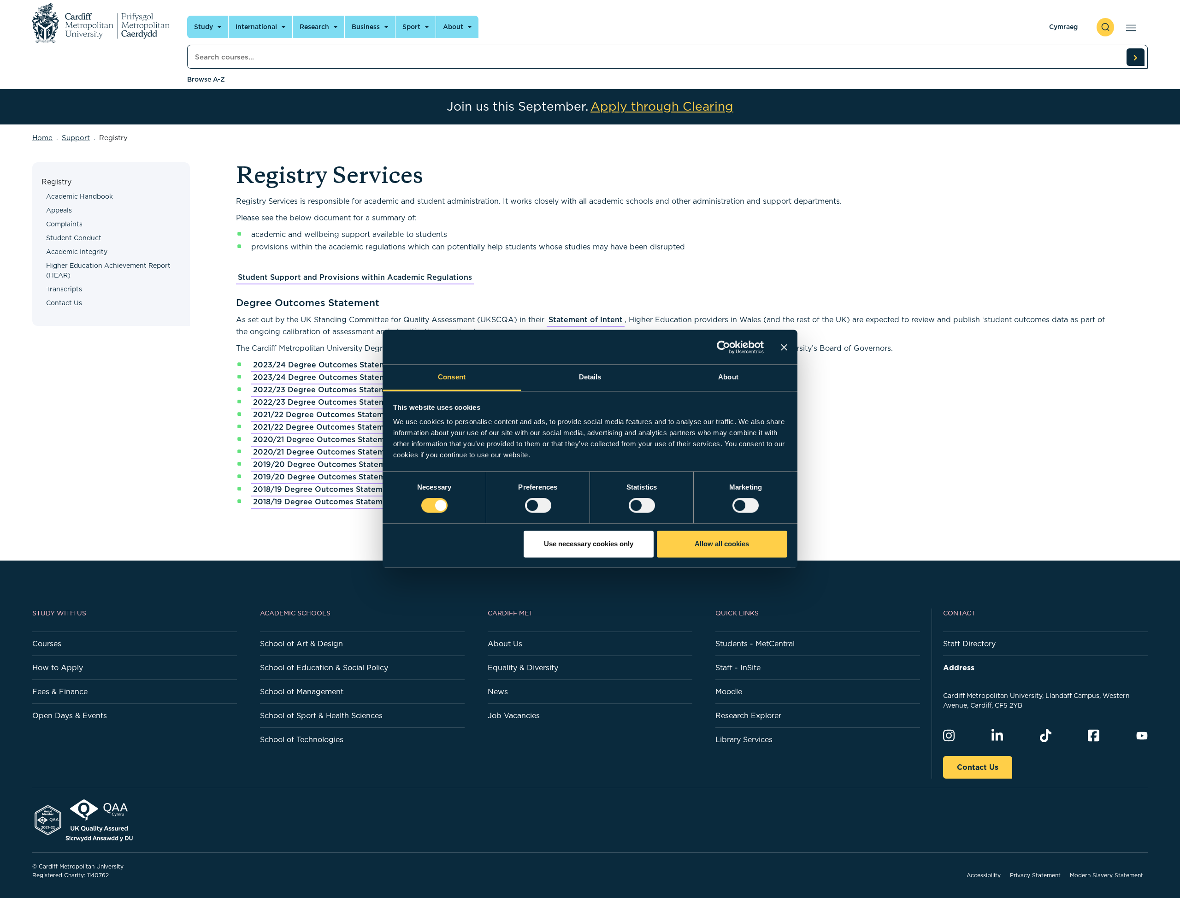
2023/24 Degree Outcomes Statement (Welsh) (342, 377)
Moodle (728, 691)
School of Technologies (301, 739)
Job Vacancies (514, 715)
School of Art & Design (301, 643)
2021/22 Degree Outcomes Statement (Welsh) (340, 427)
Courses (46, 643)
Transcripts (64, 289)
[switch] (538, 505)
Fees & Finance (60, 691)
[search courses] (1135, 57)
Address (958, 667)
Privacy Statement (1035, 875)
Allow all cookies (722, 544)
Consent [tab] (452, 377)
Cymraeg (1063, 26)
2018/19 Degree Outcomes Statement (324, 489)
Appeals (59, 210)
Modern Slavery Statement (1106, 875)
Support (76, 137)
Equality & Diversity (523, 667)
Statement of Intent (586, 319)
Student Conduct (73, 237)
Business (366, 26)
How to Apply (57, 667)
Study (203, 26)
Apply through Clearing (661, 106)
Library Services (744, 739)
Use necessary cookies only (588, 544)
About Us (505, 643)
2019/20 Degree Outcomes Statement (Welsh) (341, 477)
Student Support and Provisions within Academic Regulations (355, 277)
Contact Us (64, 302)
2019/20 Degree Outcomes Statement (325, 464)
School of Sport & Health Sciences (321, 715)
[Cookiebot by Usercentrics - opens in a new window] (723, 347)
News (498, 691)
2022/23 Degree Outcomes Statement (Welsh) (341, 402)
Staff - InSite (738, 667)
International (256, 26)
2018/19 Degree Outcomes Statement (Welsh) (340, 501)
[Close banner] (784, 347)
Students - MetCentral (755, 643)
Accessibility (984, 875)
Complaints (64, 224)
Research (314, 26)
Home (42, 137)
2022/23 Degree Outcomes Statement (325, 389)
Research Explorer (748, 715)
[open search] (1105, 27)
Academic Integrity (76, 251)
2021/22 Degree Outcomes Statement (324, 414)
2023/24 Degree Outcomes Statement (326, 365)
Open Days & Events (69, 715)
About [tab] (728, 377)
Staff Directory (969, 643)
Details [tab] (590, 377)
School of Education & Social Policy (324, 667)
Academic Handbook (79, 196)
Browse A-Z (206, 79)
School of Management (301, 691)
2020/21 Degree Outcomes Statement (325, 439)
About (453, 26)
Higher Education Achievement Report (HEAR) (108, 270)
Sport (411, 26)
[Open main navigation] (1129, 27)
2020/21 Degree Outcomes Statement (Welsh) (341, 452)
